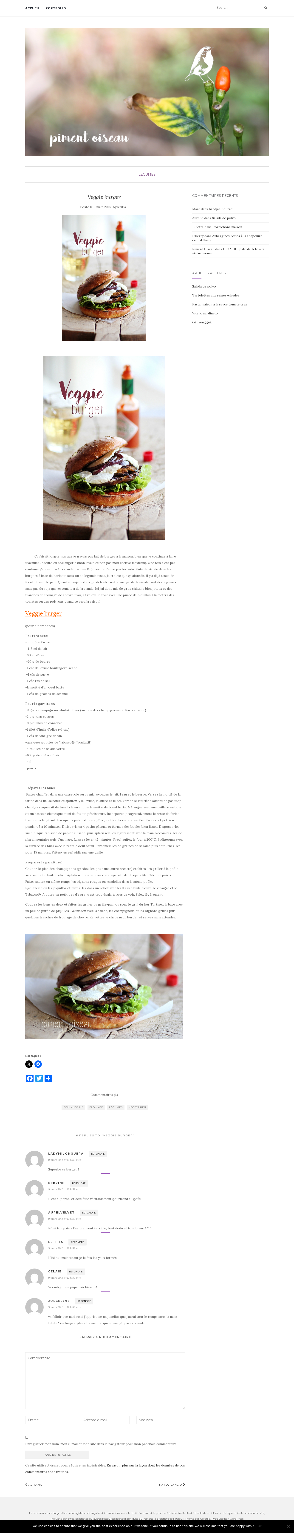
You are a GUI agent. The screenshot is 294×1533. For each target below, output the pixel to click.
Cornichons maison (227, 227)
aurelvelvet (61, 1212)
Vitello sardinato (205, 313)
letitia (121, 207)
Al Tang (35, 1484)
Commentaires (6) (104, 1095)
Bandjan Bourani (221, 209)
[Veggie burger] (104, 278)
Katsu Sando (171, 1484)
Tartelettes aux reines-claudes (215, 295)
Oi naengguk (202, 322)
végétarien (137, 1107)
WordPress (236, 1518)
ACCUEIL (32, 8)
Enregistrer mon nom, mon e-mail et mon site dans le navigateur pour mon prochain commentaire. (101, 1444)
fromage (96, 1107)
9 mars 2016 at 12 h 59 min (64, 1159)
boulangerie (73, 1107)
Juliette (198, 227)
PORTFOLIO (56, 8)
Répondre (98, 1153)
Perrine (56, 1183)
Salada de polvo (224, 218)
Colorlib (205, 1518)
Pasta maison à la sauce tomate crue (219, 304)
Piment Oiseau (203, 249)
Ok (260, 1526)
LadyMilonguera (66, 1153)
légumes (147, 174)
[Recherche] (266, 7)
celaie (55, 1271)
